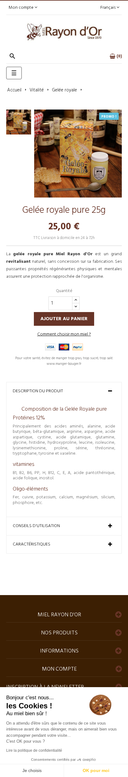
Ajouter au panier (64, 319)
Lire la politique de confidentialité (34, 750)
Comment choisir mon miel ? (64, 334)
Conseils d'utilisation (36, 526)
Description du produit (38, 391)
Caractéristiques (31, 544)
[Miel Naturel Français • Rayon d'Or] (64, 32)
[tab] (64, 391)
